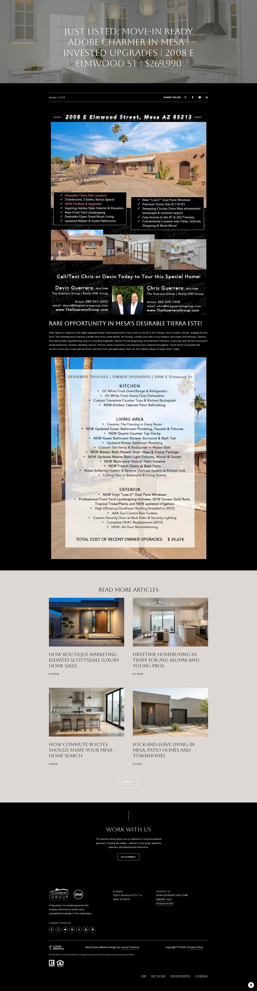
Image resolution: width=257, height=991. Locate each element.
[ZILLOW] (85, 929)
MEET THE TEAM (158, 976)
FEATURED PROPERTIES (180, 976)
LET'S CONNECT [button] (128, 857)
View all (128, 781)
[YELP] (79, 929)
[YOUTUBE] (65, 929)
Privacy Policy (195, 947)
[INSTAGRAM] (58, 929)
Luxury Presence (130, 947)
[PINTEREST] (92, 929)
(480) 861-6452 (164, 899)
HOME (143, 976)
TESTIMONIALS (201, 976)
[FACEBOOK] (51, 929)
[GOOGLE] (72, 929)
